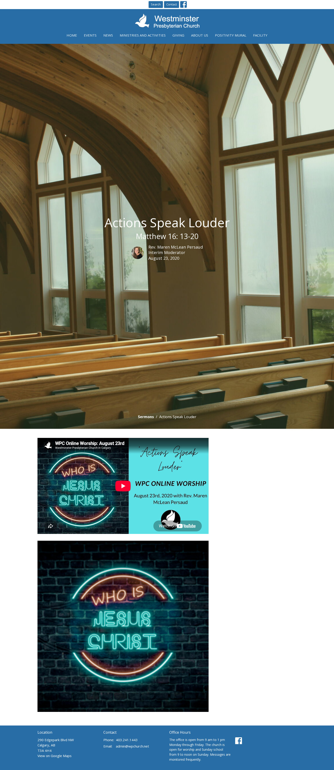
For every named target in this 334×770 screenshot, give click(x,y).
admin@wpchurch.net (132, 746)
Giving (178, 35)
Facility (260, 35)
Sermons (146, 416)
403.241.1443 (127, 740)
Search (156, 4)
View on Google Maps (54, 755)
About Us (199, 35)
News (108, 35)
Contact (171, 4)
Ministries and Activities (143, 35)
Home (72, 35)
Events (90, 35)
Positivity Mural (230, 35)
